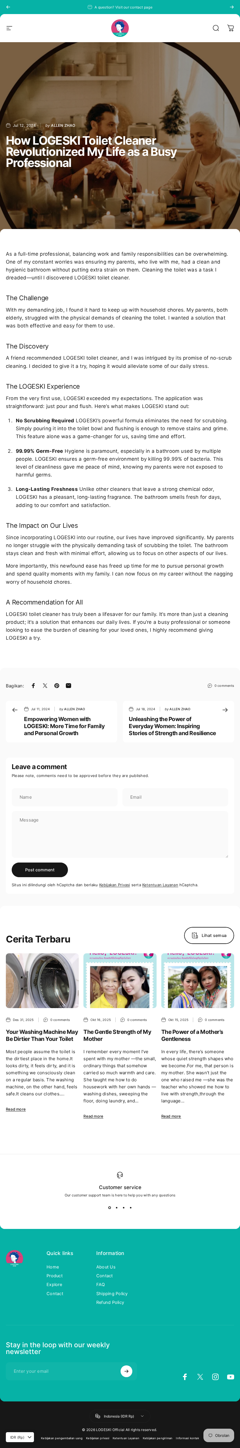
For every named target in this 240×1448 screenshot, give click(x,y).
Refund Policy (110, 1302)
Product (55, 1275)
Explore (54, 1284)
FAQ (100, 1284)
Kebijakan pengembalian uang (62, 1438)
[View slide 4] (130, 1207)
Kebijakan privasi (97, 1438)
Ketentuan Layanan (160, 884)
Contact (55, 1293)
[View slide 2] (116, 1207)
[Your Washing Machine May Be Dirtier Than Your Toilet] (42, 980)
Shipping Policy (112, 1293)
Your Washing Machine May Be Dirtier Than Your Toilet (42, 1035)
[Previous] (8, 7)
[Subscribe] (126, 1371)
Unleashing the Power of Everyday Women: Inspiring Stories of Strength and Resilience (172, 726)
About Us (106, 1267)
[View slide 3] (123, 1207)
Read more (16, 1109)
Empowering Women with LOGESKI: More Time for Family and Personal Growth (64, 726)
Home (53, 1267)
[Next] (231, 7)
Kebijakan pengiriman (158, 1438)
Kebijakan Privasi (114, 884)
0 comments (224, 686)
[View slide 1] (109, 1207)
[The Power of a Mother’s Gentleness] (197, 980)
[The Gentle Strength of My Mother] (119, 980)
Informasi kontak (187, 1438)
